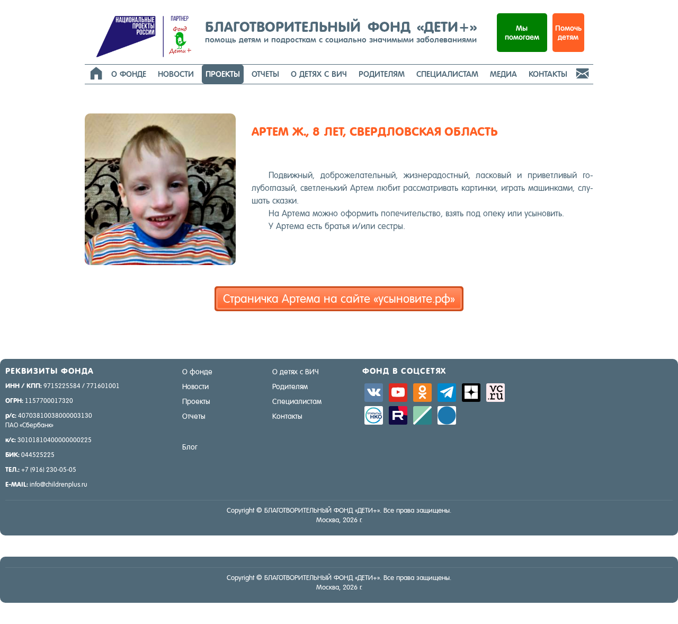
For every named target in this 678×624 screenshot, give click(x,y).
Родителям (382, 73)
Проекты (223, 73)
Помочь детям (568, 32)
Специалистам (447, 73)
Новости (176, 73)
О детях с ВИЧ (319, 73)
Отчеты (265, 73)
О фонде (128, 73)
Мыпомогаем (522, 32)
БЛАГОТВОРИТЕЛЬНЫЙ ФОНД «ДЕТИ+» (341, 31)
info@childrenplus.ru (58, 484)
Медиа (503, 73)
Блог (190, 447)
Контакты (548, 73)
